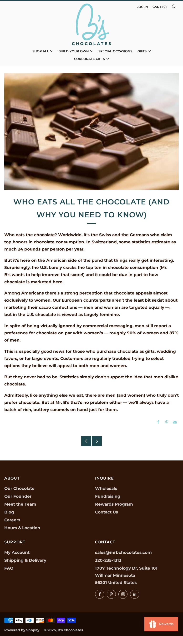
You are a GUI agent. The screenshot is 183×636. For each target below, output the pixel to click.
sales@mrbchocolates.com (123, 552)
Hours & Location (22, 527)
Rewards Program (114, 504)
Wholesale (106, 488)
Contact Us (106, 512)
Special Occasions (115, 51)
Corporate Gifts (89, 59)
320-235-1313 (108, 560)
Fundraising (107, 496)
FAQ (8, 568)
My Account (17, 552)
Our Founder (17, 496)
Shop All (40, 51)
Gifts (142, 51)
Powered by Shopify (21, 630)
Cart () (159, 7)
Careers (12, 520)
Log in (142, 7)
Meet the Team (20, 504)
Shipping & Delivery (25, 560)
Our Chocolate (19, 488)
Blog (9, 512)
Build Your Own (73, 51)
